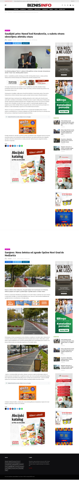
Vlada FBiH (21, 468)
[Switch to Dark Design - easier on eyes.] (73, 1)
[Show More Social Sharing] (31, 43)
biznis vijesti (8, 461)
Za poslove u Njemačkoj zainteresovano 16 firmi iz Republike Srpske (26, 1)
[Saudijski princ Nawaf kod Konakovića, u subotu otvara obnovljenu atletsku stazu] (27, 57)
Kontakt (30, 468)
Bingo (6, 470)
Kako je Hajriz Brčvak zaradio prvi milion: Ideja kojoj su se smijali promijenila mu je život (67, 132)
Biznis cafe (62, 9)
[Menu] (5, 5)
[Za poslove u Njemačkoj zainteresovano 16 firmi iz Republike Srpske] (57, 140)
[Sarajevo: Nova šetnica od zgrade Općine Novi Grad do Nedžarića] (27, 276)
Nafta (17, 468)
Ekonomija (23, 9)
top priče (17, 466)
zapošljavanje (11, 466)
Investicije (37, 9)
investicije (8, 464)
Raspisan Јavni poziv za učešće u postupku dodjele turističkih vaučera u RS (67, 148)
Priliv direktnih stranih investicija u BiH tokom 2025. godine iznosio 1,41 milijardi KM (67, 123)
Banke (51, 9)
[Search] (72, 1)
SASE (6, 468)
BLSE (6, 466)
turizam (14, 461)
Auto (56, 9)
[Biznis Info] (39, 5)
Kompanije (45, 9)
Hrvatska (13, 468)
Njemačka (21, 464)
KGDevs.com (32, 476)
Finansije (30, 9)
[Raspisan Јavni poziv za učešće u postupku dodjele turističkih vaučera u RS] (57, 148)
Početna (16, 9)
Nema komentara (21, 258)
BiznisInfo (10, 258)
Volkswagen (22, 466)
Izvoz (18, 461)
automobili (15, 464)
